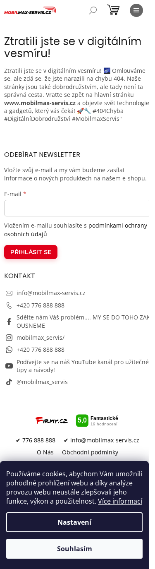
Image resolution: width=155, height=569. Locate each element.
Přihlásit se (30, 252)
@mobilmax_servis (42, 382)
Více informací (120, 501)
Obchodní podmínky (90, 452)
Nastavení (74, 522)
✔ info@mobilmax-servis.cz (101, 440)
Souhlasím (74, 548)
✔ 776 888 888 (35, 440)
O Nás (45, 452)
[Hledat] (93, 10)
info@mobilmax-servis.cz (51, 293)
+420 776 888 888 (40, 305)
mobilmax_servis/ (40, 337)
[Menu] (136, 10)
